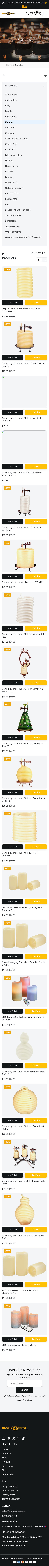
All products (11, 94)
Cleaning (9, 133)
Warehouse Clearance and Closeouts (23, 237)
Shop (4, 1457)
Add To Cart (12, 303)
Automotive (11, 100)
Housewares (11, 166)
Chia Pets (9, 127)
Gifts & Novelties (13, 155)
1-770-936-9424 (9, 1521)
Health (8, 160)
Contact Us (7, 1474)
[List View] (44, 260)
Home (9, 64)
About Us (6, 1453)
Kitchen (9, 171)
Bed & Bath (10, 116)
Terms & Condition (11, 1498)
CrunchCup (10, 144)
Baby (7, 105)
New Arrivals (11, 182)
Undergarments (13, 231)
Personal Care (12, 193)
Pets (7, 204)
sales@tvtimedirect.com (14, 1510)
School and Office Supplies (18, 209)
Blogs (4, 1470)
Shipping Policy (9, 1486)
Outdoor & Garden (14, 187)
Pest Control (11, 198)
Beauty (8, 111)
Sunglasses (10, 220)
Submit (24, 1389)
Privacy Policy (8, 1494)
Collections (7, 1466)
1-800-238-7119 (9, 1516)
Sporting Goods (13, 215)
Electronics (10, 149)
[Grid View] (39, 260)
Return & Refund (10, 1490)
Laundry (9, 176)
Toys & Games (12, 226)
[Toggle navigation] (44, 13)
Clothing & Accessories (16, 138)
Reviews (6, 1461)
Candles (9, 122)
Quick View (36, 303)
